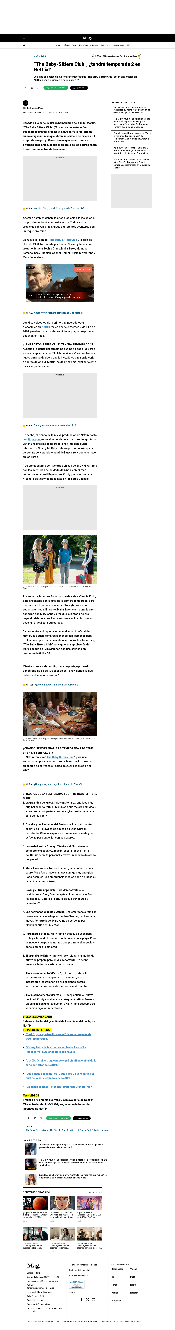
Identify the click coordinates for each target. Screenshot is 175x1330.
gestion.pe (67, 1322)
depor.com (80, 1322)
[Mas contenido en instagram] (94, 1300)
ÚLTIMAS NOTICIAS (123, 103)
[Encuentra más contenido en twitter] (32, 87)
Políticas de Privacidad (79, 1270)
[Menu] (25, 38)
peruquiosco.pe (126, 1322)
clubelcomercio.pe (50, 1322)
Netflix (53, 1130)
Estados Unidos (100, 1130)
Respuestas (117, 1269)
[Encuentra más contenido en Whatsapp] (38, 87)
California (66, 45)
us (112, 1277)
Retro (133, 1285)
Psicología (94, 45)
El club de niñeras (68, 1130)
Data (132, 1277)
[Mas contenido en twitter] (87, 1300)
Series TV (84, 1130)
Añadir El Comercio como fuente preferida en (117, 56)
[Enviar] (24, 45)
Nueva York (83, 45)
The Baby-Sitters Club (37, 1130)
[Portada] (33, 1270)
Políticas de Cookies (78, 1276)
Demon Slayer (119, 45)
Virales (114, 1292)
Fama (114, 1285)
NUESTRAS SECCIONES (120, 1265)
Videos (133, 1269)
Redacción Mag (35, 108)
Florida (57, 45)
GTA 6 (129, 45)
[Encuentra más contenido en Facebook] (26, 87)
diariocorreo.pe (109, 1322)
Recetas (134, 1292)
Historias (116, 1300)
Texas (74, 45)
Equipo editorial (33, 1273)
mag (138, 1322)
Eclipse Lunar (106, 45)
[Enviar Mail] (24, 108)
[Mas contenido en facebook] (81, 1300)
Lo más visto (32, 1140)
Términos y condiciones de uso (83, 1265)
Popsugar (34, 439)
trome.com (93, 1322)
